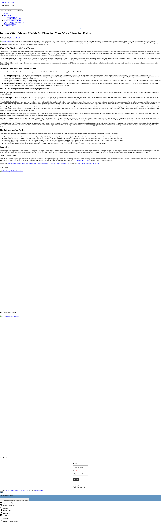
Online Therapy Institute (7, 2)
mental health (81, 163)
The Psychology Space (83, 160)
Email (75, 471)
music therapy (90, 163)
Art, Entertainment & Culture (16, 163)
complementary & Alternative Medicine (37, 163)
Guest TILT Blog (55, 163)
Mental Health (65, 163)
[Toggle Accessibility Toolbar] (1, 492)
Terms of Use (24, 490)
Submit (76, 479)
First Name (76, 464)
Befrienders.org (39, 490)
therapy (97, 163)
